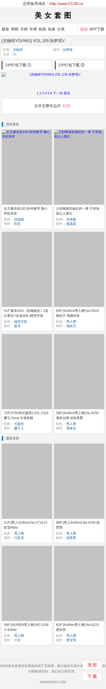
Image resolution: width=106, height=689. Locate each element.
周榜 (14, 29)
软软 (17, 224)
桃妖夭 (71, 326)
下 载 (92, 676)
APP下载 (96, 29)
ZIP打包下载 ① (18, 65)
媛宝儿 (19, 428)
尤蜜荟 (19, 424)
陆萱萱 (71, 538)
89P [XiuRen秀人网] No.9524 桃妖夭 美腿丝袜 (77, 313)
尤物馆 (18, 50)
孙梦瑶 (68, 50)
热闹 (42, 29)
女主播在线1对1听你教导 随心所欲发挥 (26, 211)
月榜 (24, 29)
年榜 (33, 29)
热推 (51, 29)
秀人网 (71, 322)
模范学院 (20, 322)
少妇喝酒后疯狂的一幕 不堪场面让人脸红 (77, 211)
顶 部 (92, 665)
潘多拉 (71, 428)
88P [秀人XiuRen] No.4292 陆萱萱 (78, 525)
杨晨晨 (71, 224)
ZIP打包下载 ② (71, 65)
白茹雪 (19, 538)
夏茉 (17, 326)
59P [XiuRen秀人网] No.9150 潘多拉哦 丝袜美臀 (77, 415)
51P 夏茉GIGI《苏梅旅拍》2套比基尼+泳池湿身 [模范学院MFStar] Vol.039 (26, 315)
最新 (5, 29)
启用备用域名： (53, 3)
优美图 (19, 219)
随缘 (84, 29)
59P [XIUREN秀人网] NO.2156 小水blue (26, 627)
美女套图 (54, 15)
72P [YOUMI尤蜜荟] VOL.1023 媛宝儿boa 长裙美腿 (26, 415)
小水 (17, 640)
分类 (61, 29)
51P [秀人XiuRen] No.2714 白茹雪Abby (26, 525)
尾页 (67, 93)
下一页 (58, 93)
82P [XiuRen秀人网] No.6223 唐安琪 (77, 627)
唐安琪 (71, 640)
